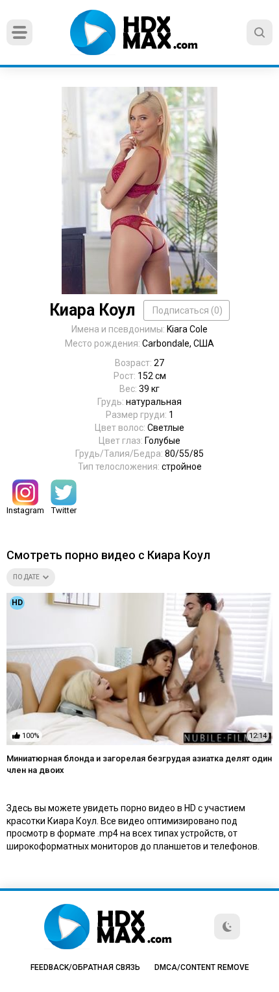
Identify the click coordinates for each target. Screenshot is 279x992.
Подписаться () (187, 310)
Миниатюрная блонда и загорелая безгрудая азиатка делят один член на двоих (139, 764)
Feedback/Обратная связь (85, 967)
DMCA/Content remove (201, 967)
